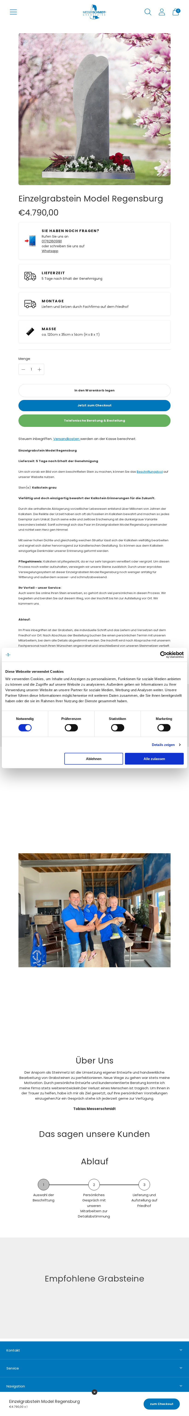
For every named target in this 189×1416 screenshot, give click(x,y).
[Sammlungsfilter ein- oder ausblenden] (94, 1392)
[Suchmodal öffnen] (148, 12)
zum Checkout (161, 1404)
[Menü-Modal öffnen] (13, 12)
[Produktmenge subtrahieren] (39, 369)
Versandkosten (66, 438)
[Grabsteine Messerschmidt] (94, 12)
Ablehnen (93, 758)
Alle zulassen (154, 758)
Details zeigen (163, 745)
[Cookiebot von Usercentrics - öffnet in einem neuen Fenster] (163, 654)
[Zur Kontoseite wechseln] (161, 12)
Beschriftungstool (150, 471)
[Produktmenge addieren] (23, 369)
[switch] (71, 727)
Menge (24, 358)
